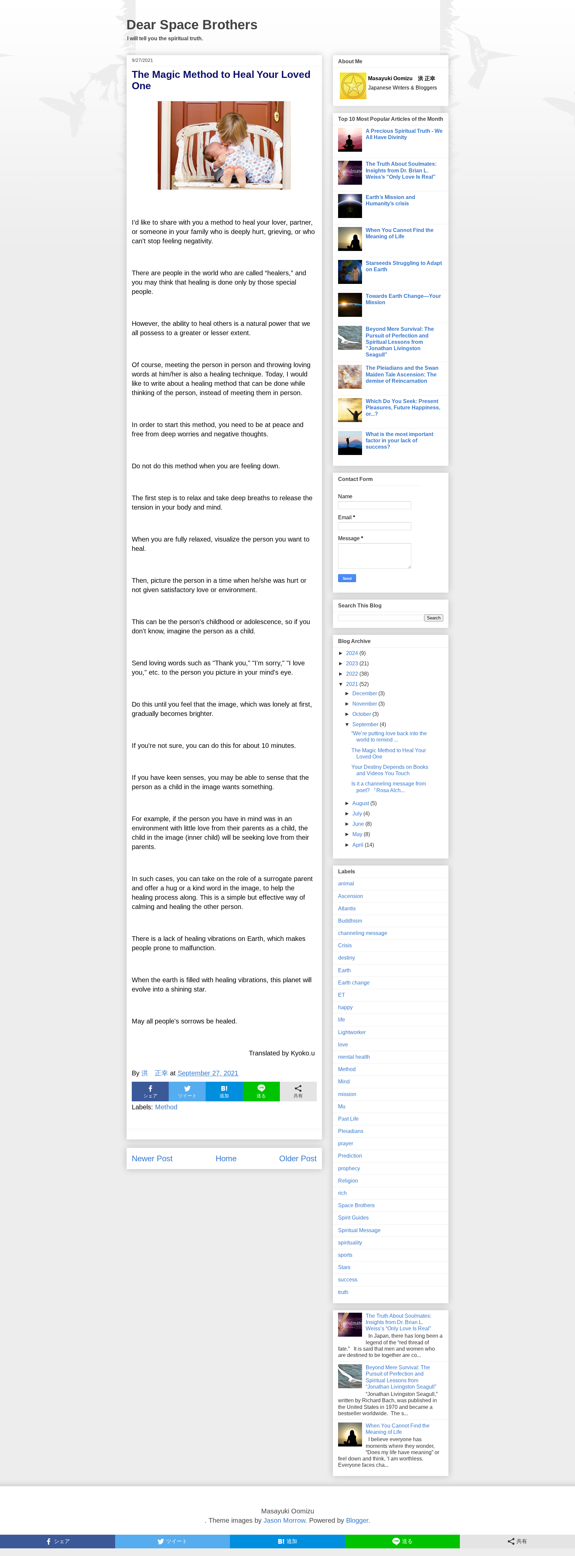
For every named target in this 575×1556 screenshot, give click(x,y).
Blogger (357, 1520)
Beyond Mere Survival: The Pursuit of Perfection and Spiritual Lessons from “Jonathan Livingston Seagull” (400, 341)
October (362, 714)
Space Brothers (356, 1205)
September (366, 724)
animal (346, 883)
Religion (348, 1181)
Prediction (350, 1156)
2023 (352, 663)
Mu (341, 1106)
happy (345, 1007)
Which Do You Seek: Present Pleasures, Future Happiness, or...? (403, 407)
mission (347, 1094)
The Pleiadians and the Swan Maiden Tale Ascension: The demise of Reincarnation (402, 374)
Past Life (348, 1119)
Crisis (345, 945)
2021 (352, 684)
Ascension (350, 896)
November (365, 704)
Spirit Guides (353, 1218)
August (361, 803)
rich (342, 1193)
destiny (346, 958)
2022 (352, 674)
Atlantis (347, 908)
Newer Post (152, 1158)
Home (226, 1158)
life (341, 1019)
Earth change (354, 983)
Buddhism (350, 921)
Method (166, 1107)
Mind (344, 1081)
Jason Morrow (284, 1520)
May (358, 834)
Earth (344, 970)
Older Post (298, 1158)
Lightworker (352, 1032)
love (343, 1044)
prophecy (349, 1168)
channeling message (362, 933)
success (347, 1279)
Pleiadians (350, 1131)
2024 (352, 653)
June (358, 824)
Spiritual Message (359, 1230)
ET (341, 995)
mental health (354, 1057)
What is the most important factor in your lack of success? (399, 440)
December (365, 693)
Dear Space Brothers (192, 24)
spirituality (350, 1242)
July (357, 813)
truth (343, 1292)
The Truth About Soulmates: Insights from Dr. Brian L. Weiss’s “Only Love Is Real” (401, 170)
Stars (344, 1267)
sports (345, 1255)
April (358, 845)
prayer (345, 1143)
